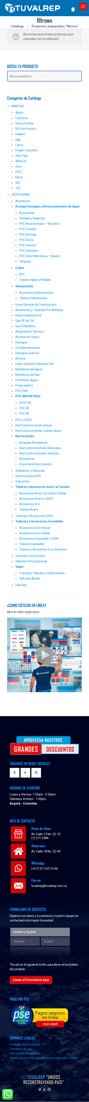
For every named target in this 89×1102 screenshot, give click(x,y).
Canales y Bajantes (32, 218)
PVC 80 (24, 413)
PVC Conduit (27, 229)
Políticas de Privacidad (25, 1044)
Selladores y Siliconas (30, 470)
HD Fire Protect (25, 128)
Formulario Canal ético (25, 1053)
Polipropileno (24, 385)
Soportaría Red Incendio (35, 464)
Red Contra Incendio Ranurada (40, 448)
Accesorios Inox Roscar (35, 528)
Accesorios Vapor (27, 337)
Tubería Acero (28, 509)
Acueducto (22, 201)
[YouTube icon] (44, 1090)
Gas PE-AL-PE (24, 320)
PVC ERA (21, 391)
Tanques (25, 261)
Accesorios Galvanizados (36, 292)
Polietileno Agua (26, 380)
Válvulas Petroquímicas (31, 561)
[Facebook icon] (40, 1090)
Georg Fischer (24, 123)
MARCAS (17, 106)
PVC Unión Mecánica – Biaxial (39, 256)
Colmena (21, 118)
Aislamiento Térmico (29, 331)
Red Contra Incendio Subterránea (38, 430)
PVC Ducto (26, 240)
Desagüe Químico (27, 353)
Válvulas (21, 585)
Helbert (20, 134)
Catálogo (17, 26)
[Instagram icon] (49, 1090)
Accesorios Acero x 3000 (36, 498)
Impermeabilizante (28, 315)
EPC (22, 274)
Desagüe (21, 342)
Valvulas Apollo (29, 578)
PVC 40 (24, 408)
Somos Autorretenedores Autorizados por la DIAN (44, 1058)
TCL (18, 188)
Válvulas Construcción (30, 556)
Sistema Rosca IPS (28, 476)
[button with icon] (14, 773)
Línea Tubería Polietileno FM (34, 364)
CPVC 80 (25, 402)
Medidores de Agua (28, 369)
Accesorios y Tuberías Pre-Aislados (39, 310)
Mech (19, 177)
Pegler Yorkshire (26, 150)
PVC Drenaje (27, 234)
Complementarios (27, 347)
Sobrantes (22, 481)
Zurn (18, 166)
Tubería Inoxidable (31, 544)
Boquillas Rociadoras (33, 442)
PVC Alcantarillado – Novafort (39, 223)
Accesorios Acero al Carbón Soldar (42, 493)
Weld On (21, 161)
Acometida (26, 213)
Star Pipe (21, 155)
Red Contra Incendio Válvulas (39, 453)
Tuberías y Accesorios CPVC (34, 516)
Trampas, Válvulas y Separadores (42, 573)
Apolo (19, 112)
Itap (18, 139)
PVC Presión (27, 245)
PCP (18, 172)
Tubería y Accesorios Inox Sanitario (43, 549)
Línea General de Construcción (36, 304)
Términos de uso (21, 1049)
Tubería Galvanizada (33, 298)
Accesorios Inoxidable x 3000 (39, 538)
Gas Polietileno (25, 326)
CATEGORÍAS (20, 194)
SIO (17, 182)
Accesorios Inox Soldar (34, 533)
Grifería (20, 358)
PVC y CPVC (23, 420)
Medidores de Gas (27, 374)
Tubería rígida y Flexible (35, 279)
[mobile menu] (83, 6)
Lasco (19, 145)
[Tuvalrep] (40, 7)
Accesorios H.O (29, 504)
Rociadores (27, 459)
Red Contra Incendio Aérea (33, 425)
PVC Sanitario (28, 250)
